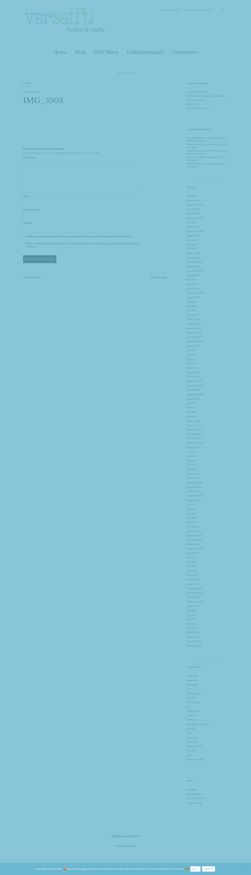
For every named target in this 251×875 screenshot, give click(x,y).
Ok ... (195, 869)
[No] (246, 869)
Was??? (208, 869)
